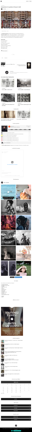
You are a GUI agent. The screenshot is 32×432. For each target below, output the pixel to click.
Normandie (3, 291)
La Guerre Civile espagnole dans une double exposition (12, 373)
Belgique (3, 296)
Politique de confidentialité (17, 430)
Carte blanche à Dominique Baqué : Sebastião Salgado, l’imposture (14, 347)
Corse (2, 287)
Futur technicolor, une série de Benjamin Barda (11, 366)
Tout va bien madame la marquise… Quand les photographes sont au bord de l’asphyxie (12, 359)
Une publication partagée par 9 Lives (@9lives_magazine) (12, 175)
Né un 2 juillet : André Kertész (7, 89)
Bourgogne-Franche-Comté (5, 285)
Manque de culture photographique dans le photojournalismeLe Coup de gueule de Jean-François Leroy (13, 352)
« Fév (1, 393)
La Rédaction (11, 71)
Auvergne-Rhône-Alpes (5, 284)
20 (3, 390)
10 (20, 387)
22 (11, 390)
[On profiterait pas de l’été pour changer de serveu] (8, 192)
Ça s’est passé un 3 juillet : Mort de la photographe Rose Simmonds (7, 120)
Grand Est (3, 288)
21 (7, 390)
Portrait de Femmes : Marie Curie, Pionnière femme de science (21, 65)
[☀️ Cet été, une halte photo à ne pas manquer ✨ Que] (8, 207)
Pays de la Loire (4, 293)
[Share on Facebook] (12, 54)
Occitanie (3, 292)
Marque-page (4, 50)
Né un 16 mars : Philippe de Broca (10, 64)
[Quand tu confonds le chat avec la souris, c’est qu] (23, 192)
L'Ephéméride (3, 5)
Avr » (3, 393)
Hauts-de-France (4, 289)
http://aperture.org (4, 48)
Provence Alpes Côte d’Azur (5, 294)
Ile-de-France (3, 290)
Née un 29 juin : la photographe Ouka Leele (24, 105)
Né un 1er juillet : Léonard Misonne (24, 89)
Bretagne (3, 286)
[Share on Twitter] (13, 54)
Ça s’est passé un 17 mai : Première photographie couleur (12, 370)
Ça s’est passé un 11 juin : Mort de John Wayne (11, 362)
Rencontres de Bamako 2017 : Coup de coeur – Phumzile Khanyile (14, 340)
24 (20, 390)
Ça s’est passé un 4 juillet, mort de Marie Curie (11, 355)
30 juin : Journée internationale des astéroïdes (8, 105)
